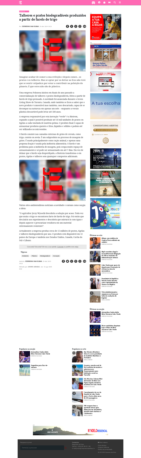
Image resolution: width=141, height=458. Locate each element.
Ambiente (25, 256)
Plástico (34, 256)
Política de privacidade (105, 449)
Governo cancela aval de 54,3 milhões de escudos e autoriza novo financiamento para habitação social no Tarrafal (93, 370)
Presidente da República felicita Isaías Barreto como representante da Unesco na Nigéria (110, 281)
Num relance (103, 442)
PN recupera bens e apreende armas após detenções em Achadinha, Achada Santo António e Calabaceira (93, 409)
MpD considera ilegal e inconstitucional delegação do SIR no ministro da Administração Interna (111, 254)
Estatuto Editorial (103, 447)
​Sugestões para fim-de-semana (39, 366)
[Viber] (75, 261)
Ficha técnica (102, 445)
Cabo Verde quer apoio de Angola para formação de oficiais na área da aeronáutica (111, 268)
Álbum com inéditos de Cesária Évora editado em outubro (111, 240)
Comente (60, 247)
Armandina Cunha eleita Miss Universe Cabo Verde (111, 313)
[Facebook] (67, 26)
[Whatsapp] (75, 26)
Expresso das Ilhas (30, 26)
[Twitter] (71, 26)
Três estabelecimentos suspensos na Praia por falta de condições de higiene (110, 295)
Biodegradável (45, 256)
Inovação (56, 256)
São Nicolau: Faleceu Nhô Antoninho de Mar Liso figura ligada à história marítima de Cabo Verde (93, 382)
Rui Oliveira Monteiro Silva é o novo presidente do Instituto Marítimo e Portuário (93, 355)
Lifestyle (22, 11)
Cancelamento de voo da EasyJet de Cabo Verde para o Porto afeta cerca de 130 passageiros (92, 395)
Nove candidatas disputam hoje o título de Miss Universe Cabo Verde (111, 328)
